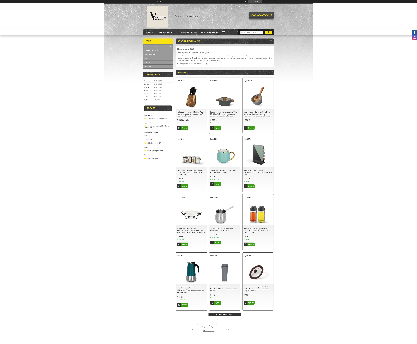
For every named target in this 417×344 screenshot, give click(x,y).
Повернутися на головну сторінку (193, 63)
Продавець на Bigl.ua (208, 327)
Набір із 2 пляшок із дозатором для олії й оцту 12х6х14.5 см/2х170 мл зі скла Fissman (257, 230)
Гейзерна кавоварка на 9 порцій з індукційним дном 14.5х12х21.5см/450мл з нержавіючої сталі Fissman (190, 290)
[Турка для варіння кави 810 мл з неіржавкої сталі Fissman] (224, 213)
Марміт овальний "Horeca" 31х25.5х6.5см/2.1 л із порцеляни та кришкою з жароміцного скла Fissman (191, 230)
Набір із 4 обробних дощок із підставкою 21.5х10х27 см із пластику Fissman (258, 172)
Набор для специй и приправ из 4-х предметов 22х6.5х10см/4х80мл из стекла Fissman (190, 172)
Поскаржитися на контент (210, 329)
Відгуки (146, 58)
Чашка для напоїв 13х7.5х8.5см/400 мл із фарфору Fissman (223, 171)
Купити (184, 128)
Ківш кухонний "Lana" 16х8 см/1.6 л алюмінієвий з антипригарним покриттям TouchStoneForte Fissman (257, 114)
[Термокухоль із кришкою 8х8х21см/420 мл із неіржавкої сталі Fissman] (224, 272)
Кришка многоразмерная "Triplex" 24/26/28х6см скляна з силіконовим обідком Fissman (257, 289)
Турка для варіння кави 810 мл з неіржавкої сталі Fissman (222, 229)
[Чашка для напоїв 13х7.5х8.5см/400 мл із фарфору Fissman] (224, 155)
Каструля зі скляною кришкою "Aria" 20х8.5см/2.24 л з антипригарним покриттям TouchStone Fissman (223, 114)
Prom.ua (218, 325)
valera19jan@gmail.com (155, 150)
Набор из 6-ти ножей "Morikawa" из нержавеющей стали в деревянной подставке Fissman (190, 114)
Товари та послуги (165, 32)
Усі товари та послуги (224, 314)
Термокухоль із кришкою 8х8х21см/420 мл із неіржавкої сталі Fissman (223, 289)
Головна (149, 32)
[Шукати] (268, 32)
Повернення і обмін (209, 32)
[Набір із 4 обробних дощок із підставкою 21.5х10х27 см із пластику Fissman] (258, 155)
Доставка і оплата (189, 32)
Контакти (147, 66)
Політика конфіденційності (226, 329)
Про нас (147, 62)
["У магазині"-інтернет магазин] (157, 16)
